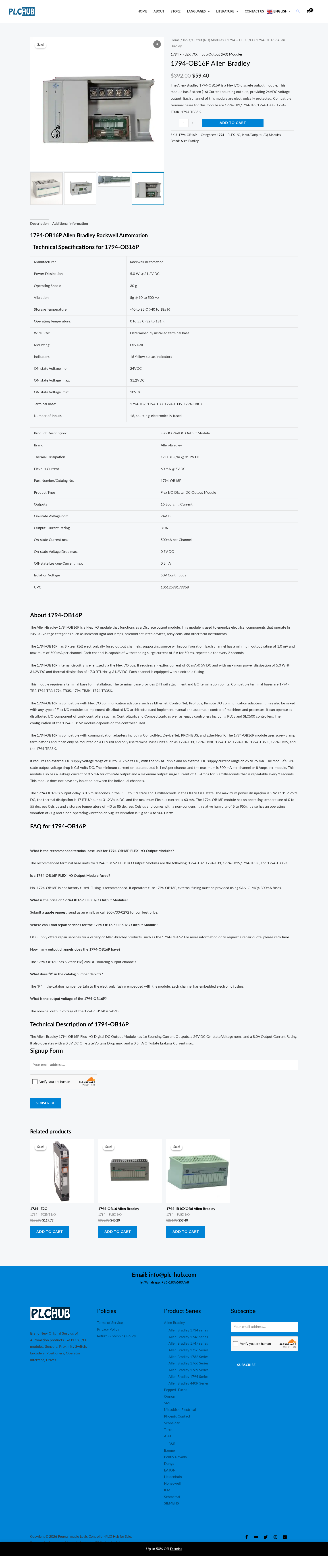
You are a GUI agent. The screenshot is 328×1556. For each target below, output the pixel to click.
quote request (56, 912)
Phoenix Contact (177, 1416)
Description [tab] (39, 223)
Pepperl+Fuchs (175, 1390)
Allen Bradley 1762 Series (188, 1357)
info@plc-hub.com (172, 1275)
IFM (167, 1490)
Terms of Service (110, 1323)
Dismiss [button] (176, 1549)
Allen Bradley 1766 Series (188, 1363)
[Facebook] (247, 1537)
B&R (171, 1444)
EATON (170, 1470)
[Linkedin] (285, 1537)
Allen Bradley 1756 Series (188, 1350)
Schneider (172, 1423)
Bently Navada (175, 1457)
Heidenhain (173, 1477)
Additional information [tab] (70, 223)
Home (142, 11)
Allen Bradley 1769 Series (188, 1370)
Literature (225, 11)
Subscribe (45, 1103)
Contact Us (254, 11)
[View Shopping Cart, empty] (308, 11)
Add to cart (233, 123)
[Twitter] (266, 1537)
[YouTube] (256, 1537)
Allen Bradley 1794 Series (188, 1377)
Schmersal (172, 1497)
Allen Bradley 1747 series (188, 1343)
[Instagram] (275, 1537)
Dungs (169, 1463)
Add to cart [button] (49, 1232)
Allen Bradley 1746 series (188, 1337)
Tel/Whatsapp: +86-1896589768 (164, 1282)
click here (281, 937)
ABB (167, 1436)
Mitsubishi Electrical (180, 1410)
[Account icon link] (318, 12)
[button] (208, 11)
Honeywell (172, 1483)
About (159, 11)
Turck (168, 1430)
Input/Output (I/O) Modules (203, 40)
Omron (169, 1396)
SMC (168, 1403)
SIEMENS (171, 1503)
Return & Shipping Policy (116, 1336)
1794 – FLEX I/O (240, 40)
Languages (196, 11)
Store (176, 11)
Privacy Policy (108, 1329)
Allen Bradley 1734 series (188, 1330)
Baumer (170, 1450)
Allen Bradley (190, 141)
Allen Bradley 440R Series (188, 1383)
